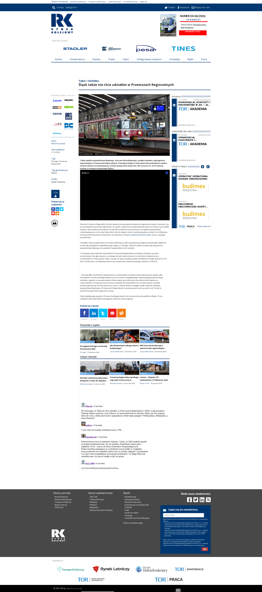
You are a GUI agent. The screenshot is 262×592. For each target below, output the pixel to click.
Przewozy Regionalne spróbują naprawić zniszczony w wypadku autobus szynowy (124, 380)
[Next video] (90, 217)
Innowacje (174, 59)
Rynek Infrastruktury (63, 499)
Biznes (58, 59)
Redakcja (93, 502)
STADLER (128, 507)
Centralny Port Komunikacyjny (137, 518)
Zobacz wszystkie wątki (133, 523)
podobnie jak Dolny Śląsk (140, 235)
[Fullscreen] (166, 217)
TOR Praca (59, 507)
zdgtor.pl (143, 2)
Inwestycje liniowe (132, 499)
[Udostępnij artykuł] (57, 209)
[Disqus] (125, 435)
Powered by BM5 (77, 588)
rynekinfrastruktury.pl (78, 2)
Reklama (93, 505)
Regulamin (94, 507)
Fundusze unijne (131, 512)
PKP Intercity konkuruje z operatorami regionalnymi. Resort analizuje (152, 348)
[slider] (125, 214)
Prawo (111, 59)
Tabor (126, 59)
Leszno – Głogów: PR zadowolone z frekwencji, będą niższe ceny (154, 380)
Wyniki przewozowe (133, 502)
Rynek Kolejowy (61, 497)
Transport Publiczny (63, 502)
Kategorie (71, 7)
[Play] (83, 217)
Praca (204, 59)
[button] (202, 171)
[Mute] (97, 217)
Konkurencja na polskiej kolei (137, 505)
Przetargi (128, 515)
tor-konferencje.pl (130, 2)
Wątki (190, 59)
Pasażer (96, 59)
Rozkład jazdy (130, 497)
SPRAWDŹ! (193, 19)
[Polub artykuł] (53, 209)
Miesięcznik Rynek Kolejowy (101, 510)
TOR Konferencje (97, 499)
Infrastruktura (77, 59)
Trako (127, 510)
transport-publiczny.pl (97, 2)
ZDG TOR (93, 497)
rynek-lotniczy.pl (114, 2)
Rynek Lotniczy (61, 505)
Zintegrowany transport (149, 59)
